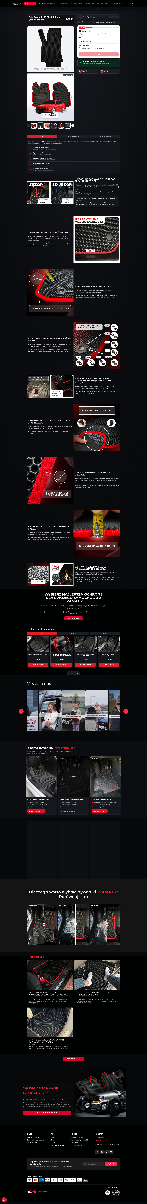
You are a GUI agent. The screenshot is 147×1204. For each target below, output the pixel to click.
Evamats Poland (44, 1191)
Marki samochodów (33, 1137)
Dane (65, 9)
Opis (59, 9)
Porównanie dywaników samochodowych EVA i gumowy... (48, 994)
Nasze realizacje (32, 1142)
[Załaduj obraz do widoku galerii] (34, 126)
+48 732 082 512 (118, 3)
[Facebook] (97, 1152)
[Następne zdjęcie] (71, 97)
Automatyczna (86, 48)
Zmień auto (113, 17)
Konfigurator (51, 9)
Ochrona (73, 633)
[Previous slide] (21, 711)
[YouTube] (111, 1152)
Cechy (81, 9)
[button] (46, 3)
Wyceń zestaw (73, 618)
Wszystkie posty (73, 1059)
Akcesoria (90, 9)
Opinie (98, 9)
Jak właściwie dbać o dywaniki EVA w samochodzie (47, 1041)
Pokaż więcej (72, 673)
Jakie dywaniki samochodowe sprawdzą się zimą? (94, 994)
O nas (52, 1137)
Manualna (98, 48)
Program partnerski (57, 1145)
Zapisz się (111, 1164)
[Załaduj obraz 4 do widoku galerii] (68, 126)
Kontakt (53, 1142)
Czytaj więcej (27, 1109)
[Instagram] (102, 1152)
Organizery (105, 633)
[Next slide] (125, 711)
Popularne (42, 633)
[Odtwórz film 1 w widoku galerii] (54, 126)
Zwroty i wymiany (76, 1145)
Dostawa (73, 9)
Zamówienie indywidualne (47, 1113)
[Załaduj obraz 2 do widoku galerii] (47, 126)
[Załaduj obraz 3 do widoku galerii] (61, 126)
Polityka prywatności (77, 1137)
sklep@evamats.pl (101, 1140)
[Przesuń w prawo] (72, 125)
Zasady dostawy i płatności (79, 1140)
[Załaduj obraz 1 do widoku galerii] (40, 126)
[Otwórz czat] (4, 1199)
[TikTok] (106, 1152)
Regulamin (74, 1142)
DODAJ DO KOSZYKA (37, 664)
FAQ (52, 1140)
